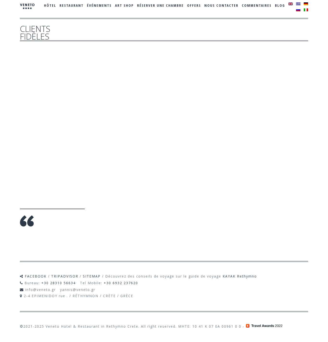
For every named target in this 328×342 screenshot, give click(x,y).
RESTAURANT (72, 5)
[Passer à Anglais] (290, 3)
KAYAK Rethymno (240, 276)
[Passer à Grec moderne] (298, 3)
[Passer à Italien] (306, 9)
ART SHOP (124, 5)
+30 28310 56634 (58, 283)
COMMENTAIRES (257, 5)
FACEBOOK (36, 276)
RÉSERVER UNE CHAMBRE (160, 5)
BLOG (280, 5)
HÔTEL (50, 5)
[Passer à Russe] (298, 9)
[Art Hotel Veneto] (27, 9)
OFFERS (194, 5)
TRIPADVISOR (64, 276)
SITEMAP (92, 276)
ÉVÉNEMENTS (99, 5)
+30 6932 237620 (121, 283)
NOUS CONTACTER (221, 5)
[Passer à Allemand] (306, 3)
